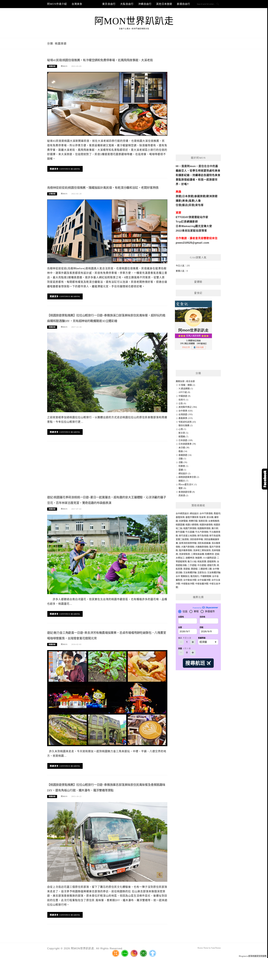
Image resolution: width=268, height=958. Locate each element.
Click (265, 479)
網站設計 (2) (184, 473)
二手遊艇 (192, 565)
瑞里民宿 (203, 521)
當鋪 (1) (182, 470)
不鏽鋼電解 (205, 576)
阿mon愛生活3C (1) (188, 484)
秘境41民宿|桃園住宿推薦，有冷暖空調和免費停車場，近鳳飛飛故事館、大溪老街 (100, 60)
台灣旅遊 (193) (186, 414)
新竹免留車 (214, 535)
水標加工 (180, 558)
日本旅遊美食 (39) (187, 444)
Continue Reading (69, 169)
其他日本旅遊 (164, 4)
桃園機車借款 (203, 528)
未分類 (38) (184, 447)
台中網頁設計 (182, 513)
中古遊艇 (201, 565)
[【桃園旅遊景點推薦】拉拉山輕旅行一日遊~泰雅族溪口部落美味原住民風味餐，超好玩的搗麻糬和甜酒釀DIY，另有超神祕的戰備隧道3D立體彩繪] (107, 372)
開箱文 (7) (183, 481)
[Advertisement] (107, 469)
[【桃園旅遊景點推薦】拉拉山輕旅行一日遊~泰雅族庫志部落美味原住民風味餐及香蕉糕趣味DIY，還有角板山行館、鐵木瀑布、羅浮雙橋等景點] (107, 842)
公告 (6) (182, 403)
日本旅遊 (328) (186, 440)
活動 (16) (183, 462)
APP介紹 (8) (184, 392)
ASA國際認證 (209, 558)
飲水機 (210, 517)
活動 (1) (182, 458)
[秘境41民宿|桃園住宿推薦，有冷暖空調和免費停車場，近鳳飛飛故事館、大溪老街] (107, 103)
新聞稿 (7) (183, 436)
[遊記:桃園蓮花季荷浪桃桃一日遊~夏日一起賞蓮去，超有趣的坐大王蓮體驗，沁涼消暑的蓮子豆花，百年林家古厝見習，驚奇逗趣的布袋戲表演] (107, 554)
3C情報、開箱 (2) (187, 385)
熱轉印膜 (193, 521)
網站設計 (194, 513)
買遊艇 (186, 569)
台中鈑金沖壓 (189, 580)
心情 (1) (182, 429)
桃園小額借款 (192, 524)
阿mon (64, 66)
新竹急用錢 (202, 535)
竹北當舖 (189, 532)
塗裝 (217, 554)
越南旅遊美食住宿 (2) (189, 477)
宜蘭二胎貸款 (182, 539)
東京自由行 (109, 4)
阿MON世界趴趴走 (134, 21)
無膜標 (198, 558)
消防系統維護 (203, 543)
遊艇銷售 (211, 561)
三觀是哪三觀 (205, 569)
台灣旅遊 (92, 4)
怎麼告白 (201, 572)
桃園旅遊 (52, 66)
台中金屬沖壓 (203, 580)
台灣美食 (77, 4)
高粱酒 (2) (183, 495)
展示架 (215, 528)
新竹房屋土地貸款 (187, 535)
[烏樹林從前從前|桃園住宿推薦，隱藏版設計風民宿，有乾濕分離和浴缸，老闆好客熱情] (107, 231)
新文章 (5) (183, 433)
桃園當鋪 (180, 524)
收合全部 (190, 381)
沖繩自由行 (145, 4)
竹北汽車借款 (201, 532)
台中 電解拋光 (182, 576)
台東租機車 (213, 521)
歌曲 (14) (183, 451)
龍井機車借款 (185, 550)
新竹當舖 (180, 532)
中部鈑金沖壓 (187, 584)
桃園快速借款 (206, 524)
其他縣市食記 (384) (188, 407)
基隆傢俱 (180, 517)
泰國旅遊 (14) (185, 455)
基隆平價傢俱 (192, 517)
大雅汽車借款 (187, 547)
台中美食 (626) (186, 411)
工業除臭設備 (197, 554)
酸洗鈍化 (194, 576)
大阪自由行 (127, 4)
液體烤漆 (189, 558)
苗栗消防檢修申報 (187, 543)
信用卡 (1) (183, 400)
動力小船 (192, 561)
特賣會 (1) (183, 466)
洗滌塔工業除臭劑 (201, 550)
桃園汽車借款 (189, 528)
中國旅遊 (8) (184, 396)
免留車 (202, 517)
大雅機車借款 (201, 547)
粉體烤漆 (209, 554)
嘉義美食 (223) (186, 418)
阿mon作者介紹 (57, 4)
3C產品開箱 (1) (186, 388)
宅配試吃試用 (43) (187, 422)
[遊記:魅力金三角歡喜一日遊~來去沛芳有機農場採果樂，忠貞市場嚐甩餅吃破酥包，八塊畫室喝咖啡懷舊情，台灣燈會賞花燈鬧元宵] (107, 698)
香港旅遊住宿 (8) (187, 492)
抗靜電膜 (183, 521)
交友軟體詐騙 (189, 572)
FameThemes (216, 948)
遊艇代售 (211, 565)
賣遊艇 (194, 569)
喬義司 (217, 513)
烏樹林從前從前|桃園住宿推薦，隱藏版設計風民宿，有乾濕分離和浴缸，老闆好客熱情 (103, 187)
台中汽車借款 (206, 513)
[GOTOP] (152, 953)
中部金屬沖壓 (201, 584)
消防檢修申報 (196, 539)
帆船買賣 (201, 561)
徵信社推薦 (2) (186, 425)
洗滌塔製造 (184, 554)
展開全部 (180, 381)
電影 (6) (182, 488)
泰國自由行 (183, 4)
